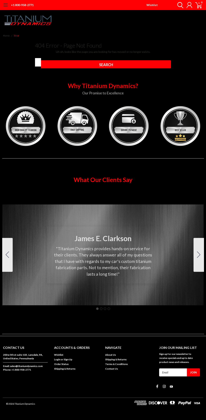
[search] (179, 5)
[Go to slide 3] (105, 308)
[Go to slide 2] (199, 255)
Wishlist (152, 5)
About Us (110, 354)
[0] (197, 5)
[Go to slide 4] (7, 255)
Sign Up (68, 359)
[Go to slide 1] (97, 308)
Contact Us (111, 368)
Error (16, 35)
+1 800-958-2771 (22, 5)
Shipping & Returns (64, 368)
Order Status (61, 364)
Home (6, 35)
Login (57, 359)
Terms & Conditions (116, 364)
